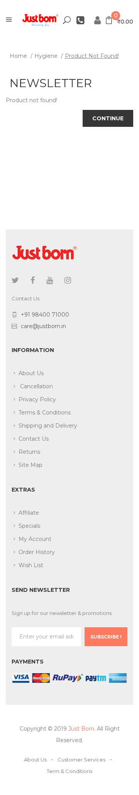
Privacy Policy (37, 399)
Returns (29, 451)
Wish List (31, 565)
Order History (37, 552)
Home (18, 55)
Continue (108, 118)
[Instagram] (67, 280)
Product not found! (92, 55)
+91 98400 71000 (45, 314)
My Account (35, 539)
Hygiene (46, 55)
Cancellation (36, 386)
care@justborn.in (43, 326)
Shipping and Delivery (48, 425)
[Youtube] (49, 280)
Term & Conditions (69, 771)
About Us (31, 373)
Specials (29, 525)
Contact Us (34, 438)
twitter (15, 280)
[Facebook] (33, 280)
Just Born (81, 728)
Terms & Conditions (45, 412)
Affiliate (29, 512)
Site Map (30, 465)
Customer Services (81, 759)
